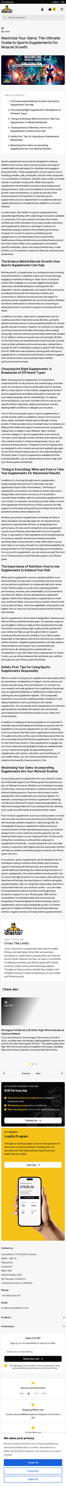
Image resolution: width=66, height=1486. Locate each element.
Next (38, 1073)
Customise (33, 1471)
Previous (26, 1073)
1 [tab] (30, 1064)
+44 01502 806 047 (11, 1295)
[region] (33, 1459)
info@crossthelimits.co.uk (14, 1308)
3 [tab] (36, 1064)
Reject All (33, 1479)
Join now (31, 1165)
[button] (42, 9)
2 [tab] (33, 1064)
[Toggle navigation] (62, 9)
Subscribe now (31, 1358)
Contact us (31, 1120)
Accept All (33, 1462)
